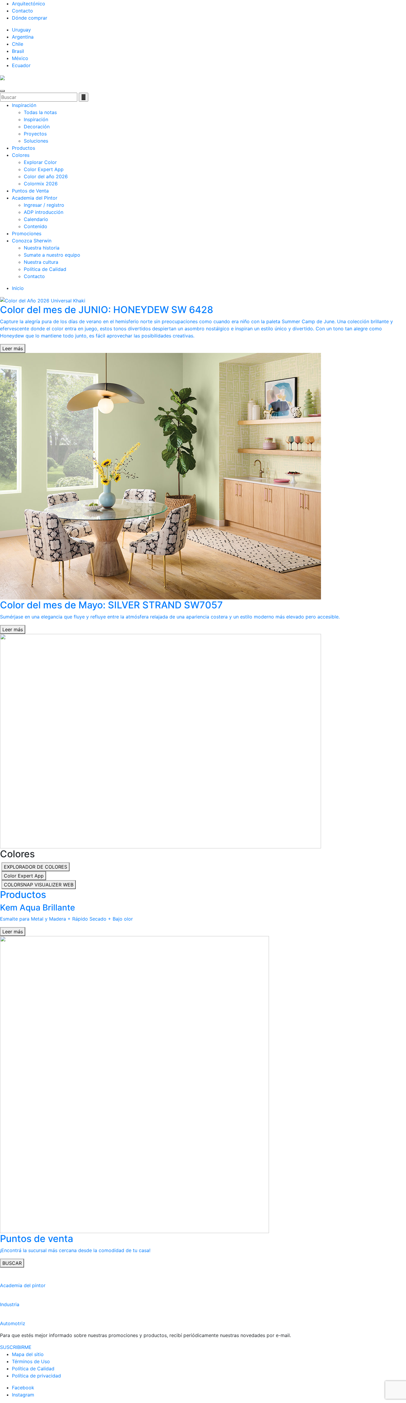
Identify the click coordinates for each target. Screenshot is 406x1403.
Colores (20, 155)
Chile (17, 44)
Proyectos (35, 134)
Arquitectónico (28, 4)
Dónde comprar (29, 18)
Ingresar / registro (44, 205)
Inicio (18, 288)
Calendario (36, 219)
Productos (23, 148)
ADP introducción (43, 212)
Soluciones (36, 141)
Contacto (22, 11)
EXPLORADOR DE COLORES (35, 867)
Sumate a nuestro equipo (52, 255)
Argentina (23, 37)
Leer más (12, 348)
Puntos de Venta (30, 191)
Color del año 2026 (46, 176)
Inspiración (24, 105)
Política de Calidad (45, 269)
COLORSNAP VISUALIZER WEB (38, 885)
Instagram (23, 1395)
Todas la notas (40, 112)
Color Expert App (44, 169)
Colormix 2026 (41, 184)
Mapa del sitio (28, 1354)
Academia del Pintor (34, 198)
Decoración (37, 127)
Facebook (23, 1388)
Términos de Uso (31, 1361)
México (20, 58)
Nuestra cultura (41, 262)
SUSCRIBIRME (16, 1347)
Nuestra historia (41, 248)
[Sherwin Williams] (2, 77)
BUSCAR (12, 1263)
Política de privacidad (36, 1376)
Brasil (18, 51)
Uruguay (21, 30)
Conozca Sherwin (31, 241)
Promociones (26, 233)
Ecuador (21, 65)
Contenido (35, 226)
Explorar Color (40, 162)
